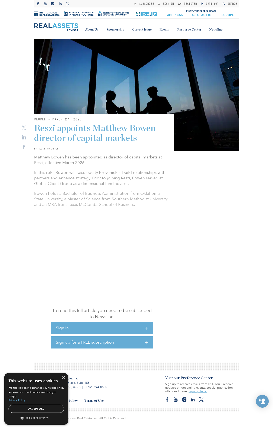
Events (164, 29)
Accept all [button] (36, 408)
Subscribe (146, 3)
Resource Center (189, 29)
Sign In (167, 3)
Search (231, 3)
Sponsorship (115, 29)
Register (189, 3)
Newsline (215, 29)
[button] (262, 401)
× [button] (63, 377)
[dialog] (36, 399)
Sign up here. (198, 391)
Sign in (62, 328)
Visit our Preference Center (189, 378)
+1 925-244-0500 (95, 387)
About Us (91, 29)
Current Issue (142, 29)
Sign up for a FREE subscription (85, 342)
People (40, 119)
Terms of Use (94, 400)
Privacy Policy (17, 400)
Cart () (211, 3)
